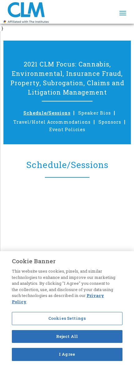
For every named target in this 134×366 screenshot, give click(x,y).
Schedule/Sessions (46, 113)
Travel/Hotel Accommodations (52, 122)
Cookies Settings (67, 318)
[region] (67, 308)
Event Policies (67, 129)
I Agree (67, 354)
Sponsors (109, 122)
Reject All (67, 336)
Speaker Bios (94, 113)
